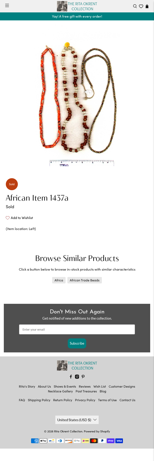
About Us (44, 386)
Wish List (99, 386)
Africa (59, 280)
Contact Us (127, 400)
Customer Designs (122, 386)
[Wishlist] (141, 6)
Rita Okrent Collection (68, 431)
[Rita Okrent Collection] (77, 6)
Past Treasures (86, 391)
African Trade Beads (84, 280)
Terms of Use (107, 400)
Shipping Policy (39, 400)
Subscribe (77, 343)
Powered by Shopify (97, 431)
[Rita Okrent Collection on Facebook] (71, 377)
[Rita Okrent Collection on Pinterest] (83, 377)
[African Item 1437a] (77, 95)
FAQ (22, 400)
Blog (103, 391)
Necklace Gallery (60, 391)
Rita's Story (27, 386)
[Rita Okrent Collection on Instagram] (77, 377)
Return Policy (62, 400)
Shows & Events (65, 386)
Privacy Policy (85, 400)
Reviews (85, 386)
